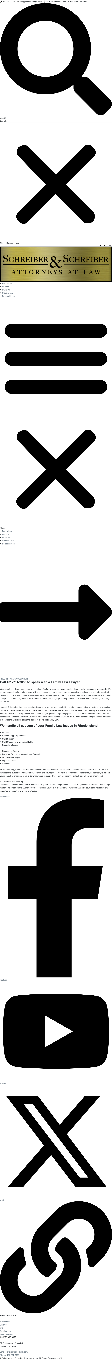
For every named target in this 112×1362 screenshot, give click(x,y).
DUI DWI (6, 289)
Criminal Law (8, 292)
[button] (56, 61)
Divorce (5, 286)
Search (3, 120)
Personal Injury (8, 296)
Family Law (7, 283)
